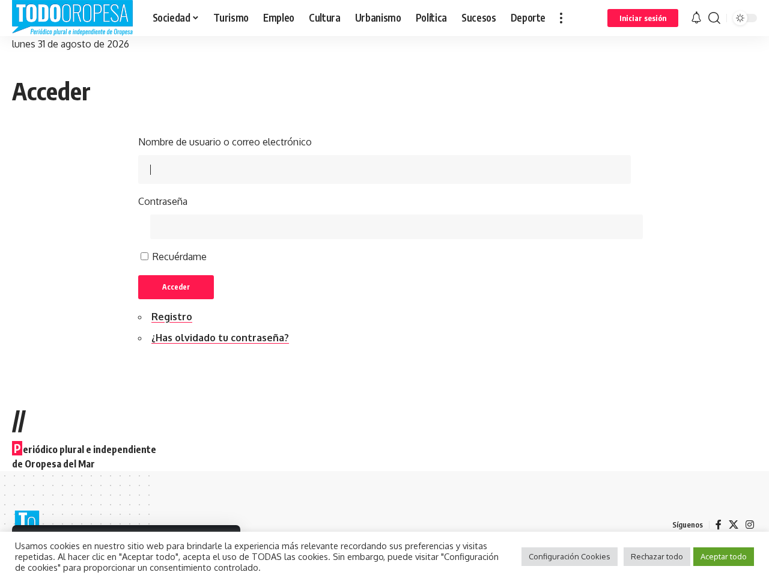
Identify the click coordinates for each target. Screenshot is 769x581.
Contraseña (162, 201)
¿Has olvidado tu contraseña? (220, 338)
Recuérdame (180, 257)
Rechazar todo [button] (657, 556)
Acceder (176, 286)
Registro (171, 317)
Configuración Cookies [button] (569, 556)
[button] (561, 18)
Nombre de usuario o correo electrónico (225, 142)
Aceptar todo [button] (724, 556)
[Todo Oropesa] (72, 18)
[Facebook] (719, 525)
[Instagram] (750, 525)
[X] (733, 525)
